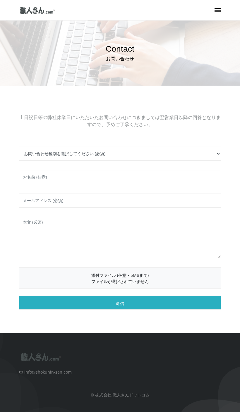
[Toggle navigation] (217, 10)
